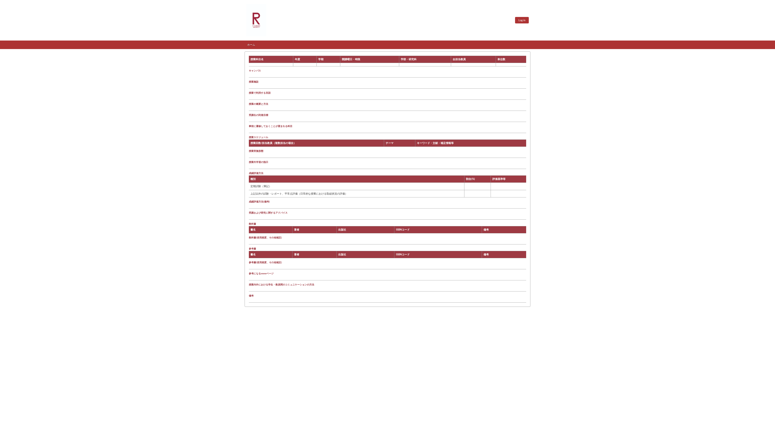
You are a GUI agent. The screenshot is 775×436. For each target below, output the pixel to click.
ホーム (251, 44)
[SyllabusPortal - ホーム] (256, 20)
